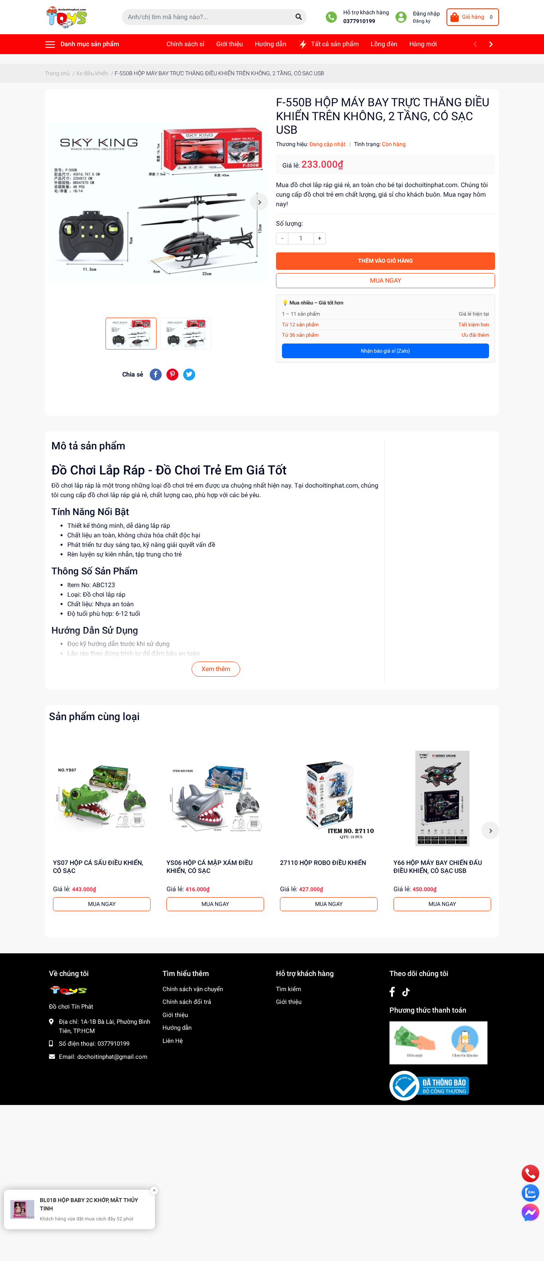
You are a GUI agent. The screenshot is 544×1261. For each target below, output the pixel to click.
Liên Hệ (172, 1040)
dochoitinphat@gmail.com (112, 1056)
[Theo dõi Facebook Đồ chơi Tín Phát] (392, 992)
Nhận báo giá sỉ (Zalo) (385, 351)
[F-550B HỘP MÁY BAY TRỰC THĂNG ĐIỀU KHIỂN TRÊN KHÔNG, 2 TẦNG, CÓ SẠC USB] (158, 201)
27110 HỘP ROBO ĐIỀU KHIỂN (323, 863)
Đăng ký (422, 21)
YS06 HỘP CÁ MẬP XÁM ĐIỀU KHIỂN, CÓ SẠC (209, 866)
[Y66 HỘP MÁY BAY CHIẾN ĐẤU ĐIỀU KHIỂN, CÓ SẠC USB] (442, 798)
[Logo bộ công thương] (429, 1085)
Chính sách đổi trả (186, 1001)
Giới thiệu (175, 1015)
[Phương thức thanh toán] (438, 1042)
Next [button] (259, 202)
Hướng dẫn (177, 1027)
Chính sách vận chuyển (192, 989)
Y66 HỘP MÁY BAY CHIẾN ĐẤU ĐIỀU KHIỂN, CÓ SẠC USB (437, 866)
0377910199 (359, 21)
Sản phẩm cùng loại (94, 716)
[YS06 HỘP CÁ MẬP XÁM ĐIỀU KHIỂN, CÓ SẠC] (215, 798)
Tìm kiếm (288, 989)
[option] (158, 201)
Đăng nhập (426, 13)
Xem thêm (216, 669)
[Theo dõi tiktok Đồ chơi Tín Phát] (406, 992)
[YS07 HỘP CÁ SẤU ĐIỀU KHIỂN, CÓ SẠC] (102, 798)
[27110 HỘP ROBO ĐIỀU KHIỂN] (329, 798)
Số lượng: (289, 223)
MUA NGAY (385, 280)
